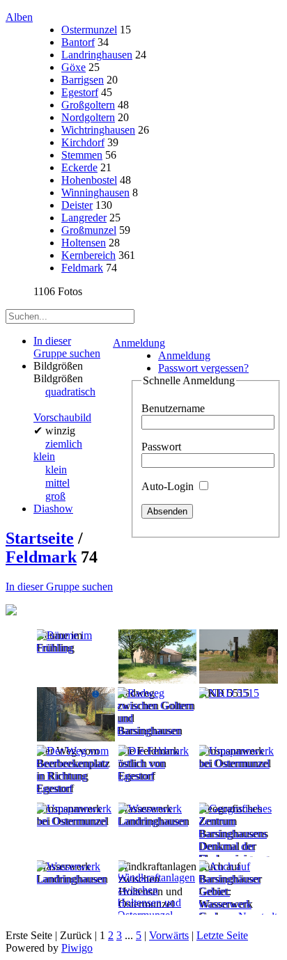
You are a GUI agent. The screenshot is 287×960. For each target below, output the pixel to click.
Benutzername (173, 408)
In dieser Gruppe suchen (59, 586)
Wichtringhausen (98, 130)
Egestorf (79, 92)
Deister (77, 205)
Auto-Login (168, 486)
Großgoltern (88, 105)
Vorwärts (169, 935)
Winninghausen (95, 192)
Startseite (40, 538)
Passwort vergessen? (203, 368)
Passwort (161, 447)
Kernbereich (88, 255)
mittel (57, 483)
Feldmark (82, 268)
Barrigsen (82, 80)
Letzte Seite (222, 935)
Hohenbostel (89, 180)
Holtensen (83, 243)
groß (55, 496)
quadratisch (70, 392)
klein (56, 469)
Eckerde (79, 167)
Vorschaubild (62, 417)
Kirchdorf (82, 142)
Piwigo (77, 948)
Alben (19, 17)
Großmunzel (88, 230)
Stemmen (81, 155)
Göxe (73, 67)
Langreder (84, 217)
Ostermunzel (89, 30)
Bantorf (78, 42)
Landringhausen (96, 55)
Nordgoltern (88, 117)
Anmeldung (139, 343)
